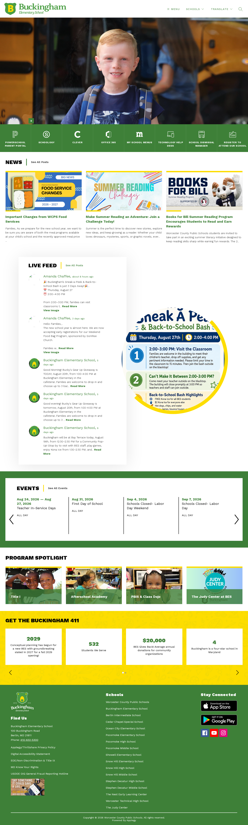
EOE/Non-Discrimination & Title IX (33, 760)
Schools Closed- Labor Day (200, 506)
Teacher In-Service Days (37, 508)
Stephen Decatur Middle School (126, 787)
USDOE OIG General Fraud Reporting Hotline (39, 773)
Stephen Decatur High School (125, 781)
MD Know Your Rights (24, 767)
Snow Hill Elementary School (124, 761)
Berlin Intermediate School (123, 715)
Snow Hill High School (120, 768)
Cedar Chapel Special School (124, 721)
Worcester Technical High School (127, 801)
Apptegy (131, 820)
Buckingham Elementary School (127, 708)
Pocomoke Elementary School (125, 735)
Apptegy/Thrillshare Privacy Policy (33, 747)
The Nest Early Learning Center (126, 794)
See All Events (57, 488)
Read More (69, 306)
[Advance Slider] (237, 673)
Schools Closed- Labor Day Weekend (145, 506)
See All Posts (39, 162)
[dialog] (33, 585)
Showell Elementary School (123, 754)
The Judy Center (117, 807)
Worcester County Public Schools (127, 702)
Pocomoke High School (121, 741)
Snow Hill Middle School (121, 774)
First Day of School (88, 503)
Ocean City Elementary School (125, 728)
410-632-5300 (29, 739)
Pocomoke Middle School (122, 748)
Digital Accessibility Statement (30, 754)
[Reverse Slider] (10, 673)
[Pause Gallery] (31, 121)
